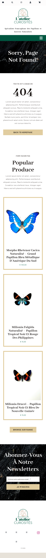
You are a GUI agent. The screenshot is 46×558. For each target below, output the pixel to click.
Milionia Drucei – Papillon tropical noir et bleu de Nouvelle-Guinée (23, 407)
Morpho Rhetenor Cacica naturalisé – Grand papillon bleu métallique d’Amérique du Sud (23, 255)
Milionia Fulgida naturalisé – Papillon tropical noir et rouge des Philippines (23, 332)
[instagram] (38, 532)
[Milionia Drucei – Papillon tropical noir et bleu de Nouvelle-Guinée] (23, 354)
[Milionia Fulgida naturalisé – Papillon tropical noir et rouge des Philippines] (23, 277)
